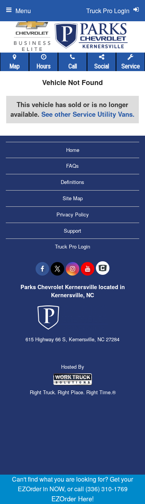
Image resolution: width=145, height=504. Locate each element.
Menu (23, 10)
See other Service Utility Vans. (88, 114)
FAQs (72, 165)
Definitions (72, 182)
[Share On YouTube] (87, 268)
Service (130, 66)
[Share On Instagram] (72, 268)
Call (72, 66)
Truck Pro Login (72, 246)
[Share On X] (57, 268)
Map (14, 66)
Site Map (73, 198)
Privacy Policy (72, 214)
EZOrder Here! (72, 498)
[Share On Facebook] (42, 268)
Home (72, 149)
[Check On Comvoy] (102, 268)
